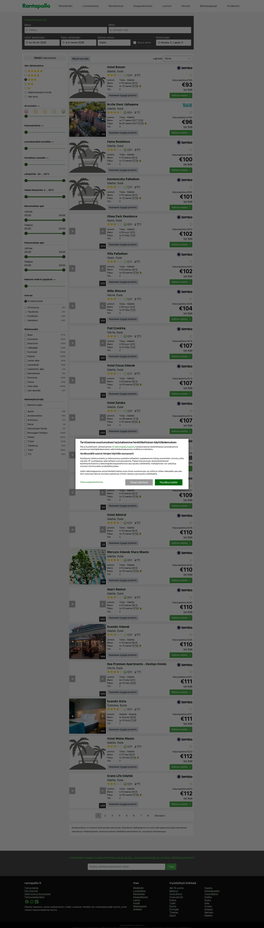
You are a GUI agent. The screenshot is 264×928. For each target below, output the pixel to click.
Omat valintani (139, 482)
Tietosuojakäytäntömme (91, 482)
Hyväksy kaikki (169, 482)
